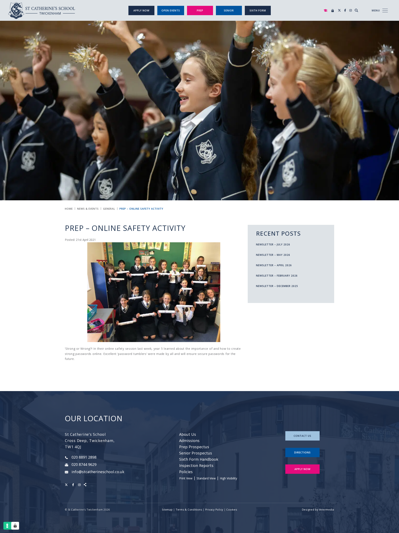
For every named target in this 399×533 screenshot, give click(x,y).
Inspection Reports (196, 465)
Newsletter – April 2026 (274, 265)
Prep (200, 10)
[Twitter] (339, 10)
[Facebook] (345, 10)
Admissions (189, 440)
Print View (185, 478)
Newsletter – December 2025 (277, 286)
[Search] (356, 10)
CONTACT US (302, 436)
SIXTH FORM (258, 10)
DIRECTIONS (302, 452)
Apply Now (141, 10)
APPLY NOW (302, 469)
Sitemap (167, 509)
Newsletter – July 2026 (273, 244)
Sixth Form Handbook (198, 459)
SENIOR (229, 10)
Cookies (231, 509)
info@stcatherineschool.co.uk (97, 471)
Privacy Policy (214, 509)
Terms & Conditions (189, 509)
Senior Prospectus (195, 453)
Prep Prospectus (194, 446)
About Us (187, 434)
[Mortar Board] (325, 10)
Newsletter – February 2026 (277, 275)
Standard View (206, 478)
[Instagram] (350, 10)
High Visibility (228, 478)
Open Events (170, 10)
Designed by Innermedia (318, 509)
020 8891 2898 (83, 457)
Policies (186, 471)
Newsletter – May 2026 (273, 255)
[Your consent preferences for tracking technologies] (15, 526)
